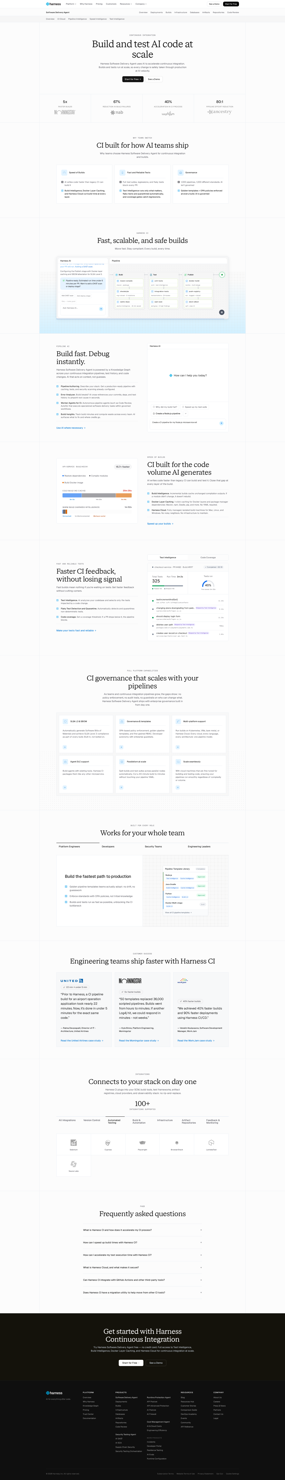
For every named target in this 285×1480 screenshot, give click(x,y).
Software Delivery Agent (57, 12)
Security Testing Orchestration (128, 1451)
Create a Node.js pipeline (168, 413)
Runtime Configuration (157, 1458)
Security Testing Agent (125, 1434)
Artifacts (206, 12)
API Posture (152, 1401)
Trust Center (88, 1414)
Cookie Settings (232, 1474)
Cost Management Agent (158, 1422)
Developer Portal (154, 1446)
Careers (216, 1401)
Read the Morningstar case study (137, 1040)
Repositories (218, 12)
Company (140, 4)
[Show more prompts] (185, 413)
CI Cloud (61, 19)
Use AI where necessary (69, 427)
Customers (111, 4)
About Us (217, 1397)
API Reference (187, 1426)
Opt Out (219, 1474)
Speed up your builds (159, 523)
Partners (217, 1410)
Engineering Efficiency (157, 1430)
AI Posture (151, 1410)
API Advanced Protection (158, 1406)
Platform (70, 4)
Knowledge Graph (91, 1406)
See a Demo (214, 4)
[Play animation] (221, 312)
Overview (143, 12)
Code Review (233, 12)
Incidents (151, 1442)
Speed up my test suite (196, 407)
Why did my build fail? (166, 407)
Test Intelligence (117, 19)
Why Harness (86, 4)
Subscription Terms (165, 1474)
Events (184, 1418)
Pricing (99, 4)
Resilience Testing (155, 1450)
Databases (194, 12)
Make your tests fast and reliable (75, 630)
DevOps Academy (189, 1414)
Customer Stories (188, 1406)
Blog (183, 1397)
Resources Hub (187, 1401)
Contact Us (218, 1414)
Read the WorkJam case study (195, 1040)
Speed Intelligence (98, 19)
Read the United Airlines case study (81, 1040)
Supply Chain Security (125, 1447)
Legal (215, 1418)
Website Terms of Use (185, 1474)
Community (186, 1422)
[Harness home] (55, 4)
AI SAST (118, 1438)
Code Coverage (208, 557)
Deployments (157, 12)
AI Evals (150, 1454)
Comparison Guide (189, 1410)
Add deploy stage (83, 295)
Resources (125, 4)
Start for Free (231, 4)
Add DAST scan (67, 295)
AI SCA (118, 1443)
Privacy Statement (205, 1474)
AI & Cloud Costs (154, 1426)
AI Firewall (151, 1414)
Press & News (219, 1406)
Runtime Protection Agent (159, 1397)
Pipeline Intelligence (77, 19)
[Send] (101, 309)
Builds (168, 12)
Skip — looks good (68, 301)
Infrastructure (180, 12)
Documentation (89, 1418)
